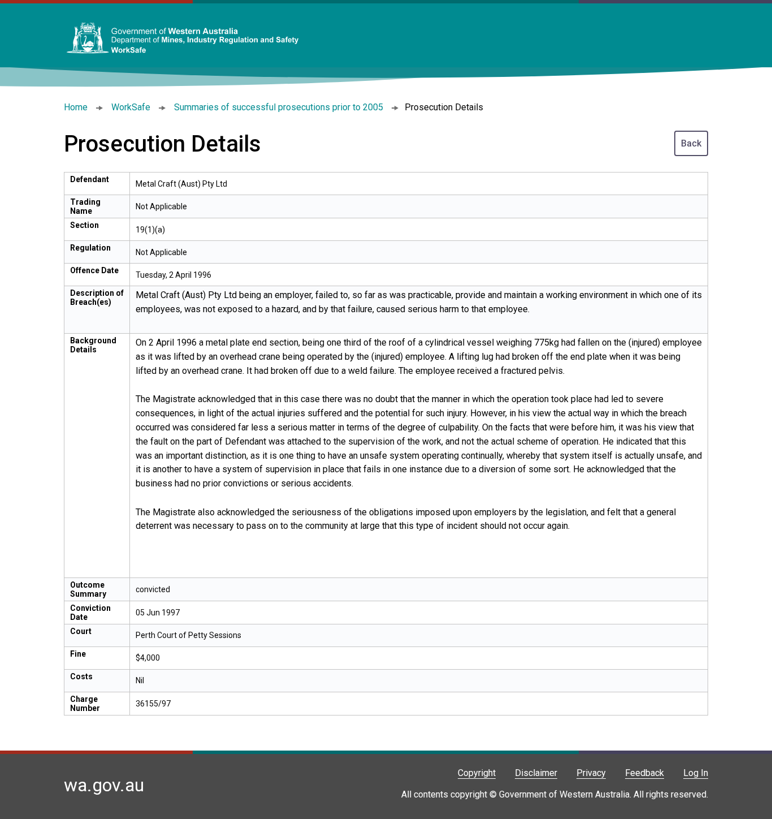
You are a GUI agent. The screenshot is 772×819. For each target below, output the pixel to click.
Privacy (591, 773)
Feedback (644, 773)
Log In (695, 773)
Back (691, 143)
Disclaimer (536, 773)
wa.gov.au (104, 785)
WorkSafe (130, 107)
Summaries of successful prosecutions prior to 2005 (278, 107)
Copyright (477, 773)
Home (76, 107)
